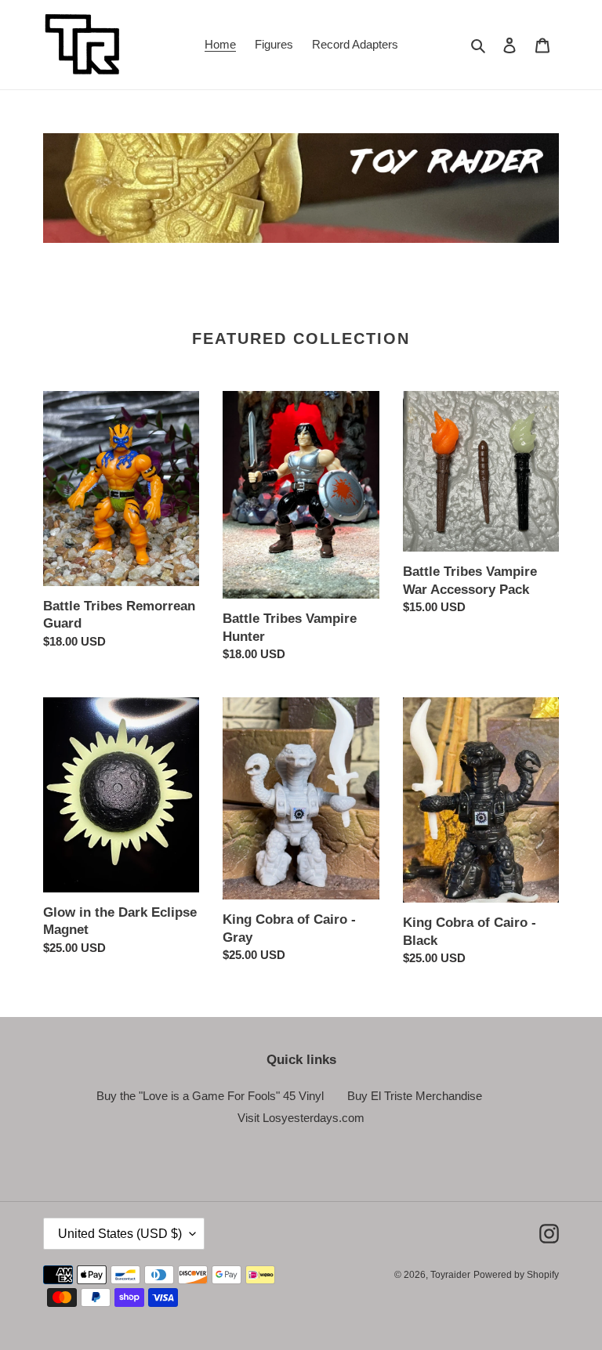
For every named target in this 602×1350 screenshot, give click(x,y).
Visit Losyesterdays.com (301, 1117)
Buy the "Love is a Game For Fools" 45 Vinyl (210, 1095)
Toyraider (450, 1274)
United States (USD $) (120, 1233)
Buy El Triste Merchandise (414, 1095)
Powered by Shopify (516, 1274)
